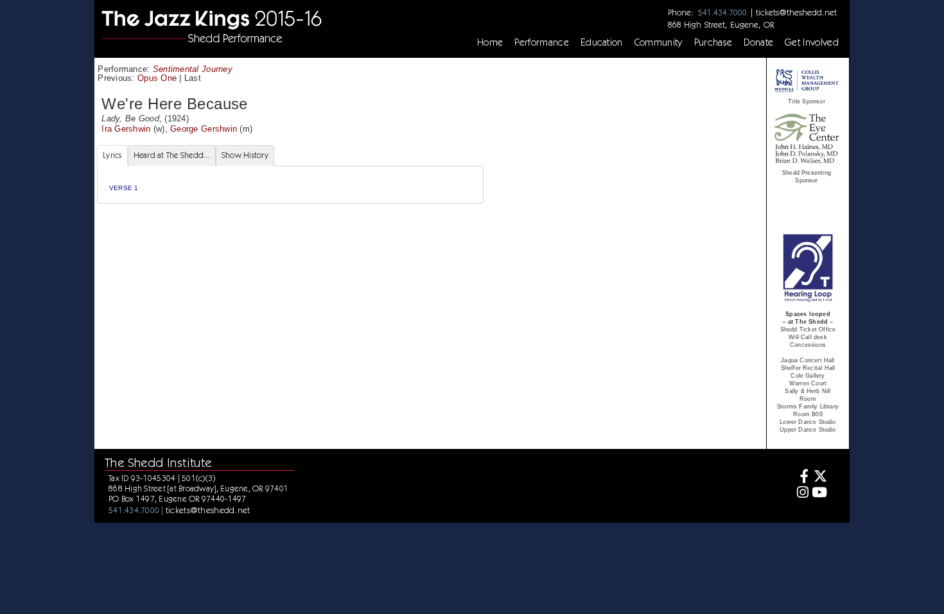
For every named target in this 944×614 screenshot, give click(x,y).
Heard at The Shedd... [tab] (172, 155)
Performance (541, 42)
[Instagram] (801, 494)
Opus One (157, 78)
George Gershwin (203, 129)
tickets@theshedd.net (796, 12)
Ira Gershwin (125, 129)
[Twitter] (820, 477)
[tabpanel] (290, 184)
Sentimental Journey (192, 69)
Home (490, 42)
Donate (758, 42)
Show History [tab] (245, 155)
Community (658, 42)
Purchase (713, 42)
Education (602, 42)
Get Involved (812, 42)
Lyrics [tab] (112, 155)
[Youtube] (820, 494)
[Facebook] (801, 477)
